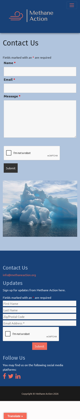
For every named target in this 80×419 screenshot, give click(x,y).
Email (9, 79)
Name (10, 63)
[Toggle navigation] (72, 5)
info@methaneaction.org (19, 275)
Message (12, 96)
